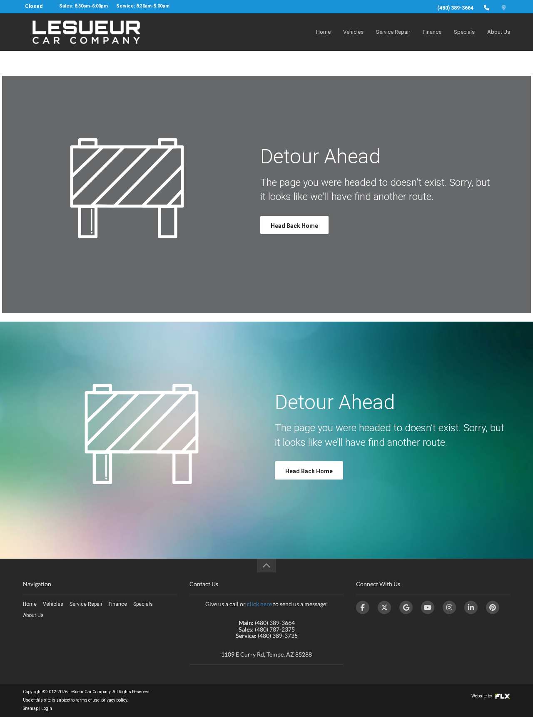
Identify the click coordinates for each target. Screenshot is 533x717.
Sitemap (30, 708)
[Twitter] (384, 607)
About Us (498, 32)
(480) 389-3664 (455, 8)
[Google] (406, 607)
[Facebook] (362, 607)
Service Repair (393, 32)
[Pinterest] (492, 607)
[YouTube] (427, 607)
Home (323, 32)
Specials (464, 32)
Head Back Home (294, 225)
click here (259, 603)
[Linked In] (471, 607)
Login (46, 708)
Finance (432, 32)
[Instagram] (449, 607)
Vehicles (353, 32)
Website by (482, 696)
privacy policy (114, 700)
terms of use (88, 700)
